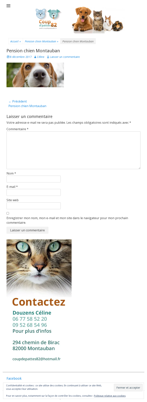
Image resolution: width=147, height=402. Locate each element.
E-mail (12, 187)
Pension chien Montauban (41, 41)
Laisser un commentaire (65, 57)
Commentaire (18, 129)
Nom (11, 173)
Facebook (14, 378)
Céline (40, 57)
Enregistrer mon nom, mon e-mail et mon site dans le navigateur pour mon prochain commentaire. (67, 220)
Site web (13, 200)
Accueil (15, 41)
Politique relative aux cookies (110, 395)
